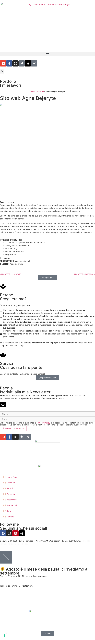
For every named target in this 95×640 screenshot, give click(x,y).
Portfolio (40, 91)
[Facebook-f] (9, 63)
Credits (86, 541)
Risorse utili (9, 505)
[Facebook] (3, 533)
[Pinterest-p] (22, 63)
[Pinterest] (15, 533)
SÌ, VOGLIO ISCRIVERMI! (13, 428)
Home (32, 91)
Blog (6, 511)
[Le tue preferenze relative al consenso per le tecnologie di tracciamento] (4, 635)
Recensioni (9, 499)
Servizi (7, 488)
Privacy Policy (43, 423)
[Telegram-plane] (34, 63)
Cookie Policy (21, 544)
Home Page (9, 477)
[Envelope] (3, 63)
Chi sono (8, 482)
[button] (47, 54)
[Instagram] (15, 63)
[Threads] (28, 63)
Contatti (8, 516)
